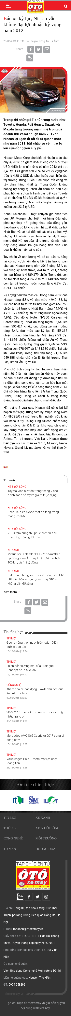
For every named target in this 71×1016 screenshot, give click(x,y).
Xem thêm (10, 591)
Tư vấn (10, 849)
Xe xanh (13, 550)
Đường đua (45, 849)
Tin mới (11, 638)
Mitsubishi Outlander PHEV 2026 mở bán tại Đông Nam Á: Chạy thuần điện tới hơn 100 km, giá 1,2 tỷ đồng (34, 558)
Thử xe (10, 828)
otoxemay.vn (14, 994)
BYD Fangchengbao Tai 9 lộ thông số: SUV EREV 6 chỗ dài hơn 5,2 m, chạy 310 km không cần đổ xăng (36, 579)
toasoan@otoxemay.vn (28, 929)
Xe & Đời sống (17, 486)
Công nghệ (14, 685)
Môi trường (46, 838)
